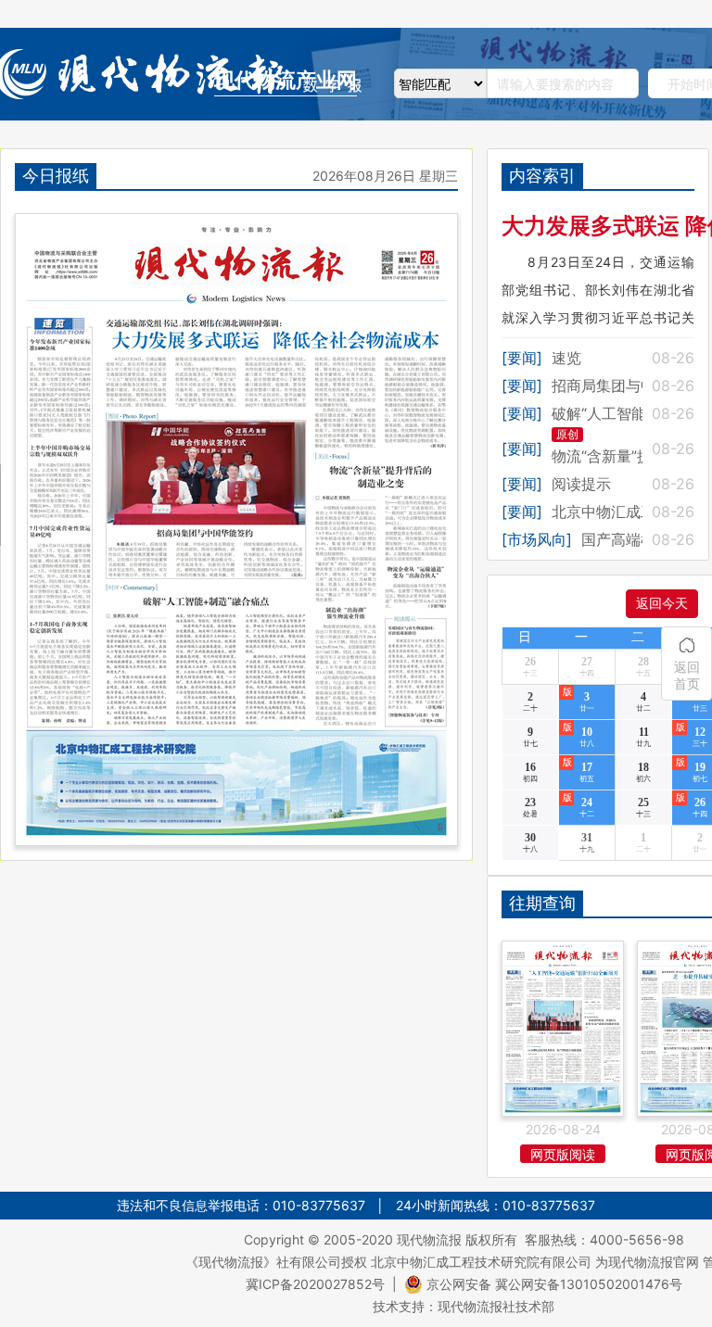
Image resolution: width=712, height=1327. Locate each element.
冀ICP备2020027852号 (315, 1284)
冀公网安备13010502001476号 (588, 1284)
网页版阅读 (562, 1154)
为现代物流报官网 (647, 1262)
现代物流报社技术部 (496, 1306)
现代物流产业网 (285, 80)
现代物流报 (429, 1239)
